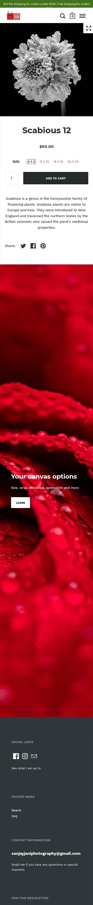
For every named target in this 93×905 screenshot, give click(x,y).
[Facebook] (16, 756)
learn (20, 502)
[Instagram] (25, 756)
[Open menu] (82, 15)
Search (16, 810)
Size (16, 161)
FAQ (14, 816)
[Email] (34, 756)
